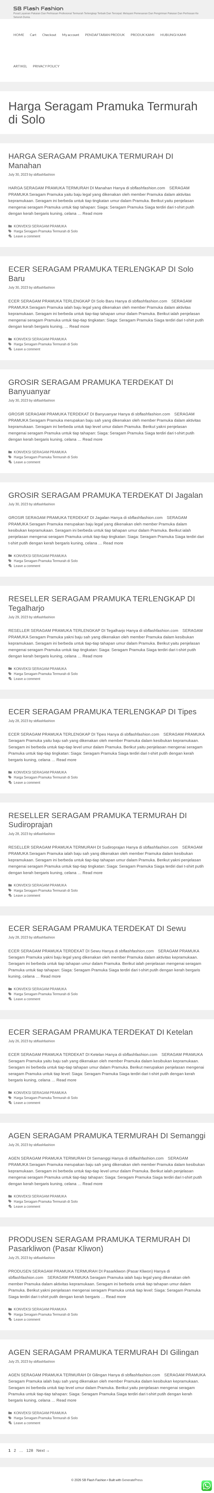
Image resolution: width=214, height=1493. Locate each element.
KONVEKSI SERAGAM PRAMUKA (40, 226)
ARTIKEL (20, 66)
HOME (18, 35)
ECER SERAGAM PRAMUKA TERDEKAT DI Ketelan (100, 1032)
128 (30, 1450)
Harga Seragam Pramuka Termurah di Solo (46, 231)
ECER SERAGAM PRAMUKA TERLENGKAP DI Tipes (102, 711)
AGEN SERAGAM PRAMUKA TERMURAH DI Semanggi (106, 1135)
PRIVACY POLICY (46, 66)
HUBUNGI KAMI (173, 35)
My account (70, 35)
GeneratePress (132, 1480)
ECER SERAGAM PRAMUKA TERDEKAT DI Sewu (97, 928)
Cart (33, 35)
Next (43, 1450)
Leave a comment (27, 236)
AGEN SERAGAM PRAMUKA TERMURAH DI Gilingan (103, 1352)
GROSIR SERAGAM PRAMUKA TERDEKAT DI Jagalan (105, 495)
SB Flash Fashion (38, 8)
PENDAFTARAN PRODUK (105, 35)
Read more (93, 213)
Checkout (49, 35)
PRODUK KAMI (142, 35)
